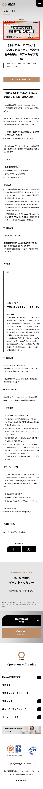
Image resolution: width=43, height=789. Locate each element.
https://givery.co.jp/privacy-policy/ (17, 511)
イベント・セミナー (16, 602)
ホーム (4, 602)
